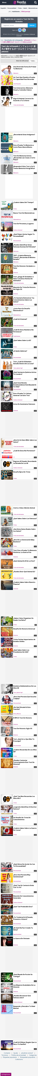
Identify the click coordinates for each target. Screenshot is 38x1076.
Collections (19, 1059)
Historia (15, 272)
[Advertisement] (19, 119)
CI (9, 11)
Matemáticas (32, 8)
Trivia (20, 8)
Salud (25, 8)
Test (1, 40)
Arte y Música (17, 713)
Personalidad (11, 8)
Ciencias (15, 588)
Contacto (7, 1053)
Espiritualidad (17, 934)
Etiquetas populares (10, 1057)
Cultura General (17, 230)
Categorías (33, 1055)
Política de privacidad (18, 1055)
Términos (26, 34)
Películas (15, 251)
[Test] (20, 2)
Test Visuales (17, 83)
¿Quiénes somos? (27, 1053)
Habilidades (16, 11)
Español (3, 8)
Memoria (15, 73)
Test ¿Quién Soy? (18, 368)
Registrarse (6, 1074)
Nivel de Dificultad (22, 61)
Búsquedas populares (27, 1057)
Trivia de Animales (18, 105)
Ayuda (15, 1053)
